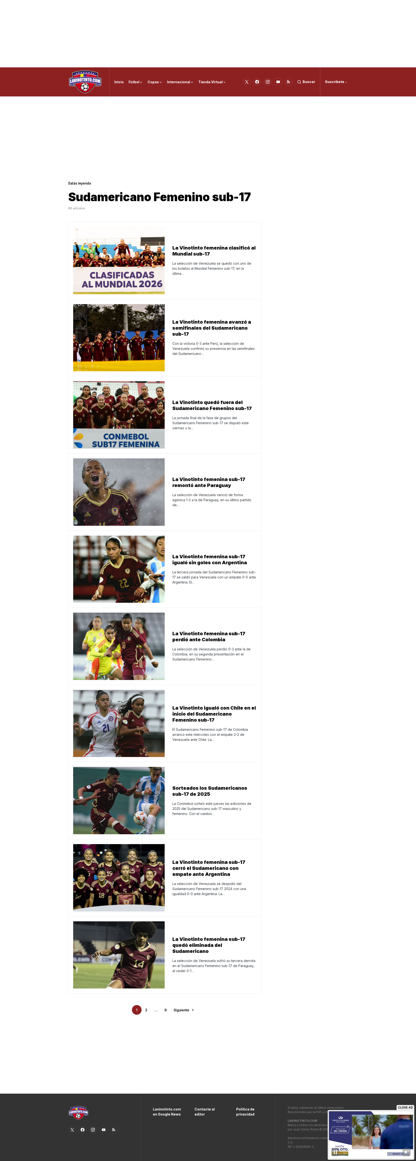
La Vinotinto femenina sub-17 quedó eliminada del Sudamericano (208, 945)
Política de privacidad (245, 1111)
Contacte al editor (205, 1111)
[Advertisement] (208, 33)
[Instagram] (268, 82)
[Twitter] (247, 82)
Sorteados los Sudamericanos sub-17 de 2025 (209, 791)
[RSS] (288, 82)
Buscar (309, 82)
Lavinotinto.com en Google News (166, 1111)
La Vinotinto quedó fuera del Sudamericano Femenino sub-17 (212, 405)
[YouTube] (278, 82)
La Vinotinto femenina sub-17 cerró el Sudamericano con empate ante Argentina (208, 868)
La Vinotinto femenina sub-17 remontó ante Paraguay (208, 482)
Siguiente (181, 1010)
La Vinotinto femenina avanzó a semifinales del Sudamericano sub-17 (211, 328)
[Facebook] (257, 82)
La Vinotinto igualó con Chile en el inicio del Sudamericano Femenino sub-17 (214, 714)
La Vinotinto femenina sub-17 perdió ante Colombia (208, 636)
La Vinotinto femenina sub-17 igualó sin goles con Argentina (209, 559)
